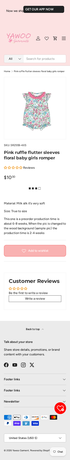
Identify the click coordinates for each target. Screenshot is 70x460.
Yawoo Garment (20, 450)
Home (7, 71)
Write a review (35, 298)
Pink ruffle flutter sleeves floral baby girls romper (39, 71)
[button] (13, 168)
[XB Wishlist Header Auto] (46, 38)
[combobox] (35, 59)
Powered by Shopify (40, 450)
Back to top (33, 329)
